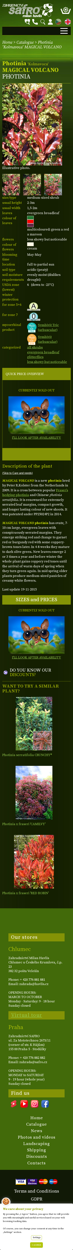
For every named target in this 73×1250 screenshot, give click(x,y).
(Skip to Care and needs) (17, 473)
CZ (57, 21)
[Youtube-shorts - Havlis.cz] (13, 1106)
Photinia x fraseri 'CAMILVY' (23, 824)
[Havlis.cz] (27, 10)
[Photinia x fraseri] (34, 792)
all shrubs (35, 347)
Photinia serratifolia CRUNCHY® (27, 755)
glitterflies (35, 357)
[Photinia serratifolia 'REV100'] (34, 723)
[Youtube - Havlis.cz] (24, 1106)
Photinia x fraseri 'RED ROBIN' (25, 893)
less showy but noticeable (47, 362)
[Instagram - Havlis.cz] (34, 1106)
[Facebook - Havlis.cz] (45, 1106)
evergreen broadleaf (43, 352)
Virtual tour (26, 1015)
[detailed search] (27, 22)
